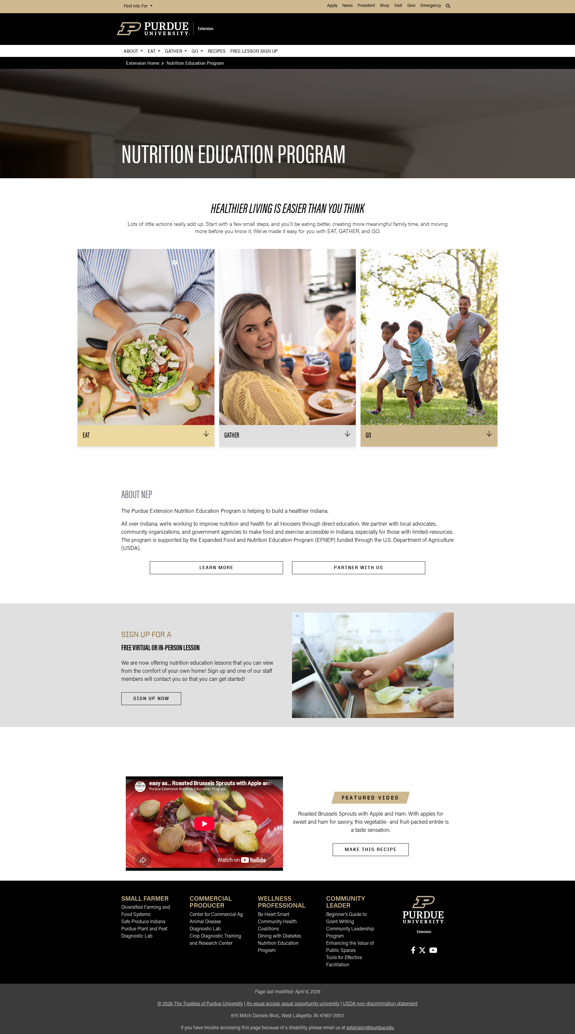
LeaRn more (216, 567)
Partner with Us (358, 567)
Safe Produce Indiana (143, 922)
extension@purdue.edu (370, 1028)
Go (195, 50)
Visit (398, 6)
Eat (152, 50)
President (366, 6)
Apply (332, 6)
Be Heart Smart (273, 914)
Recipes (217, 50)
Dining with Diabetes (279, 936)
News (347, 6)
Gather (174, 50)
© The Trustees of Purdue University (200, 1004)
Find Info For (136, 6)
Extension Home (142, 62)
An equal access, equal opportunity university (292, 1004)
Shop (384, 6)
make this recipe (371, 849)
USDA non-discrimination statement (380, 1004)
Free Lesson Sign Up (254, 50)
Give (411, 6)
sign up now (151, 698)
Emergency (430, 6)
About (131, 50)
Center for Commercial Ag (216, 914)
